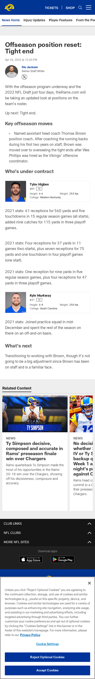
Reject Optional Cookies (47, 657)
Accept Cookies (47, 670)
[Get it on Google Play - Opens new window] (62, 561)
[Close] (89, 583)
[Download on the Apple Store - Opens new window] (31, 560)
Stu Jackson (30, 67)
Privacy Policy (30, 635)
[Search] (80, 7)
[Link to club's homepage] (9, 5)
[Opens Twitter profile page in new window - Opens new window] (24, 77)
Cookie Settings (47, 644)
